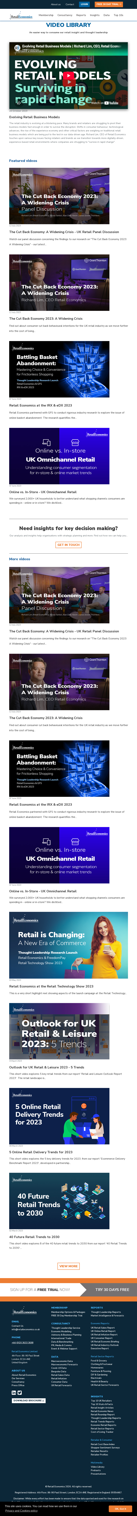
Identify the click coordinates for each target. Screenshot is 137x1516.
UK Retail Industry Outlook (105, 1345)
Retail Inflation (59, 1378)
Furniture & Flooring (101, 1371)
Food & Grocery (99, 1360)
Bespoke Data (58, 1371)
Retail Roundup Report (103, 1414)
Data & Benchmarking (62, 1341)
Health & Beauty (99, 1381)
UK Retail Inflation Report (104, 1334)
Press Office (18, 1385)
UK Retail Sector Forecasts (105, 1385)
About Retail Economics (24, 1375)
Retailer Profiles (99, 1454)
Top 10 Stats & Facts (102, 1404)
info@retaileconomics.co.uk (26, 1329)
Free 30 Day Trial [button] (108, 4)
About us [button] (56, 4)
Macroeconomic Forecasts (64, 1364)
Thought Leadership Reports (106, 1312)
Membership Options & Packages (68, 1312)
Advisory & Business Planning (66, 1334)
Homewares (97, 1367)
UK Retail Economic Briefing (105, 1341)
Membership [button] (46, 15)
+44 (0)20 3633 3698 (22, 1342)
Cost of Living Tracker (102, 1432)
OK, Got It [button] (120, 1508)
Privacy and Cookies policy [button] (21, 1510)
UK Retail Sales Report (103, 1327)
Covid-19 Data (58, 1368)
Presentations (98, 1473)
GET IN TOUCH (68, 545)
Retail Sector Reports (102, 1428)
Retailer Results (99, 1451)
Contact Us (17, 1326)
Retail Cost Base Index (103, 1444)
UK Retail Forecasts (61, 1385)
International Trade (61, 1338)
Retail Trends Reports (102, 1421)
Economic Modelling (61, 1331)
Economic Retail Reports (103, 1425)
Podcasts (96, 1470)
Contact (70, 4)
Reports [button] (81, 15)
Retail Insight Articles (102, 1407)
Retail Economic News (102, 1411)
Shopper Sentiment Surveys (105, 1447)
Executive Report (100, 1348)
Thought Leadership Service (65, 1328)
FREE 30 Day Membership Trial (66, 1315)
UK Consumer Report (102, 1338)
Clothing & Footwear (101, 1364)
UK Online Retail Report (103, 1331)
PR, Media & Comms (61, 1345)
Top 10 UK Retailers (101, 1400)
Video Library (97, 1466)
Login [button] (84, 4)
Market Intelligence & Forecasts (107, 1315)
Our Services (18, 1378)
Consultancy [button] (64, 15)
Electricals (96, 1378)
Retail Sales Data (60, 1375)
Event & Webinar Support (64, 1348)
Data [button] (107, 15)
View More (68, 1266)
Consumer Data (59, 1381)
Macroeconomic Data (62, 1361)
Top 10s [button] (118, 15)
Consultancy (18, 1381)
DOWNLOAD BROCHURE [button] (28, 1400)
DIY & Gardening (99, 1374)
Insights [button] (95, 15)
